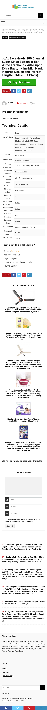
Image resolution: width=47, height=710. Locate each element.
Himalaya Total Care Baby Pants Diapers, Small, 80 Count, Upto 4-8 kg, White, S (23, 420)
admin (10, 102)
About (5, 669)
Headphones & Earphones (17, 37)
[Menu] (3, 23)
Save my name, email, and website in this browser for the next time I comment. (22, 520)
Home (4, 29)
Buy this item (21, 82)
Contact (6, 672)
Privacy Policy (8, 676)
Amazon (10, 29)
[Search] (43, 23)
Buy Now (15, 251)
